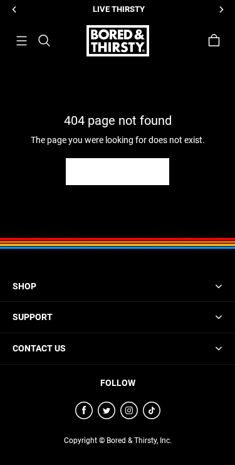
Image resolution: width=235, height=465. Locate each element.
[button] (21, 41)
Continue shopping (117, 171)
